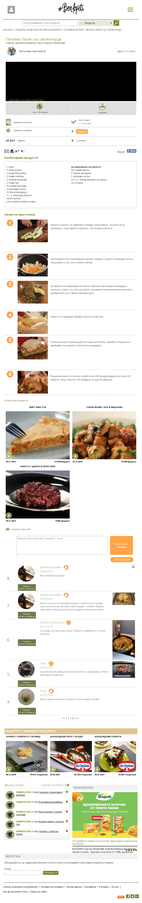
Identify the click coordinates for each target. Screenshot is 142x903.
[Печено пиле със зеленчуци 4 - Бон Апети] (33, 322)
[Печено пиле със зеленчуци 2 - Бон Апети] (33, 265)
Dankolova (23, 792)
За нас (115, 886)
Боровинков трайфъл (51, 802)
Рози (43, 691)
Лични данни (74, 886)
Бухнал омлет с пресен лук (40, 823)
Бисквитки (90, 886)
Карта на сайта (39, 891)
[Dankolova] (10, 795)
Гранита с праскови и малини (39, 794)
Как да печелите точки (15, 891)
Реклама (103, 886)
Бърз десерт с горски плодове (39, 813)
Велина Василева (50, 567)
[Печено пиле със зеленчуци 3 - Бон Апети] (33, 292)
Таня (43, 663)
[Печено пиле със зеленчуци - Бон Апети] (33, 231)
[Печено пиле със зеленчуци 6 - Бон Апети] (33, 382)
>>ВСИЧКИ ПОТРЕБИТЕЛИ (53, 785)
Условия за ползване (52, 886)
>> (77, 718)
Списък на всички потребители (20, 886)
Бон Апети (39, 51)
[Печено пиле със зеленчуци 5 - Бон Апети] (33, 348)
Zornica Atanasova (52, 622)
